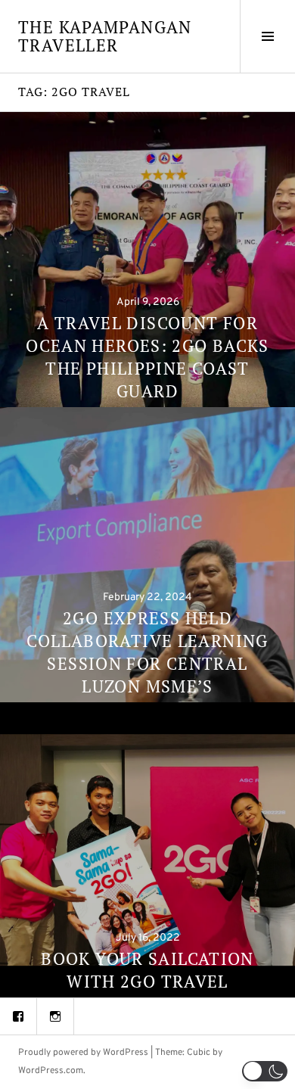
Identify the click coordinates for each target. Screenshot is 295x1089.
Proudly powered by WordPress (83, 1053)
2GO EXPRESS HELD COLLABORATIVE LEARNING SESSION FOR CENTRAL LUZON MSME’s (147, 652)
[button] (264, 1071)
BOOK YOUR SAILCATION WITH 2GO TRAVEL (147, 969)
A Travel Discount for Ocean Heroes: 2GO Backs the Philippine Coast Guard (147, 357)
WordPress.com (50, 1071)
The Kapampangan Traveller (105, 36)
